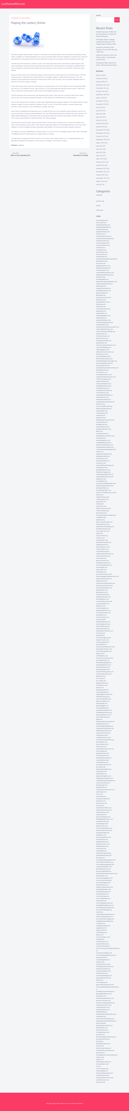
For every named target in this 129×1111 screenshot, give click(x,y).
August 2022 (100, 181)
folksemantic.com (102, 413)
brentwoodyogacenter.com (104, 916)
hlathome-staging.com (103, 472)
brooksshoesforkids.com (103, 808)
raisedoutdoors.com (102, 397)
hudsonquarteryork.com (103, 978)
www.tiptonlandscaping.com (105, 919)
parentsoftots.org (102, 826)
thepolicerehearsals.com (104, 579)
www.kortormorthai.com (104, 880)
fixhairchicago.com (102, 785)
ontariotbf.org (100, 277)
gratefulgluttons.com (103, 547)
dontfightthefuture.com (103, 386)
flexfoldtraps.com (102, 876)
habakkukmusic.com (102, 846)
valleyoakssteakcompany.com (105, 780)
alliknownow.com (101, 581)
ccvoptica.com (100, 923)
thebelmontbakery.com (103, 268)
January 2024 (100, 127)
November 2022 (101, 172)
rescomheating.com (102, 1068)
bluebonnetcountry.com (103, 297)
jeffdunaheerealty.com (103, 869)
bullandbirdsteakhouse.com (104, 905)
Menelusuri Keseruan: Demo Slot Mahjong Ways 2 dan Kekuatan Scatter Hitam (106, 57)
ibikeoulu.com (100, 653)
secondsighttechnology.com (105, 465)
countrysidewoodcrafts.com (105, 272)
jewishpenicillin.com (102, 488)
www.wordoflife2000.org (104, 406)
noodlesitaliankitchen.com (104, 284)
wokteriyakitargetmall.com (104, 474)
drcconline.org (100, 767)
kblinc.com (99, 431)
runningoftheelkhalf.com (104, 867)
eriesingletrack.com (102, 433)
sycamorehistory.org (102, 944)
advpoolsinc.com (101, 774)
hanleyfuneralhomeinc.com (104, 445)
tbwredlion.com (101, 996)
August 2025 (100, 98)
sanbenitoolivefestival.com (105, 554)
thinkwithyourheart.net (103, 399)
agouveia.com (100, 1053)
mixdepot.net (100, 939)
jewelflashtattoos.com (103, 291)
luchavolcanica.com (102, 744)
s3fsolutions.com (101, 372)
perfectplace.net (101, 513)
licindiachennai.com (102, 229)
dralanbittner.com (101, 424)
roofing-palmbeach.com (103, 384)
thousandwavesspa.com (103, 758)
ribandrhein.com (101, 501)
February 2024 (100, 123)
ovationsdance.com (102, 499)
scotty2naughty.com (102, 642)
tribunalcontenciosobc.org (104, 585)
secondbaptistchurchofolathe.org (106, 1055)
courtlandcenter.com (102, 760)
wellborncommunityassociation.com (107, 327)
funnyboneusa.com (102, 735)
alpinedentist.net (101, 313)
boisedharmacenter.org (103, 529)
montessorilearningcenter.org (105, 1003)
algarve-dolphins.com (103, 701)
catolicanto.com (101, 506)
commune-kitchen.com (103, 613)
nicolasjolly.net (101, 619)
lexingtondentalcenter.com (104, 476)
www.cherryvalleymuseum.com (106, 345)
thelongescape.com (102, 690)
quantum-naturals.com (103, 1000)
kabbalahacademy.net (103, 456)
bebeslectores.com (102, 354)
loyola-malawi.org (102, 535)
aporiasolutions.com (102, 812)
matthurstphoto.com (103, 1009)
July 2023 (99, 146)
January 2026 (100, 82)
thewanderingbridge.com (104, 662)
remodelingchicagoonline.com (105, 914)
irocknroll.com (100, 404)
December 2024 (101, 101)
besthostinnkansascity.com (104, 1073)
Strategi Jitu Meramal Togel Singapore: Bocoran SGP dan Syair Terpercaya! (106, 49)
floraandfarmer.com (102, 370)
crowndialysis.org (101, 481)
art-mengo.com (101, 681)
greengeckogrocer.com (103, 470)
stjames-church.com (102, 640)
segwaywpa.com (101, 814)
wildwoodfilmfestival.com (104, 329)
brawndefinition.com (102, 599)
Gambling (21, 145)
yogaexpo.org (100, 520)
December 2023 (101, 130)
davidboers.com (101, 835)
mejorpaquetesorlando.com (105, 447)
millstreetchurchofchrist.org (105, 1019)
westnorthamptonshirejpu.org (105, 331)
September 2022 (101, 178)
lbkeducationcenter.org (103, 508)
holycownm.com (101, 746)
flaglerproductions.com (103, 597)
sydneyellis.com (101, 479)
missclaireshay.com (102, 220)
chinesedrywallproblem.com (105, 728)
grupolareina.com (101, 343)
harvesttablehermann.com (104, 363)
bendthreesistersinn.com (104, 731)
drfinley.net (99, 1041)
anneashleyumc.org (102, 885)
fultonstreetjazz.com (103, 336)
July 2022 (99, 184)
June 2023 (99, 149)
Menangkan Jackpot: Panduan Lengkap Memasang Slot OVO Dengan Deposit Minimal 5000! (106, 42)
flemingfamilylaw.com (103, 1043)
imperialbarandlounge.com (104, 395)
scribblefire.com (101, 517)
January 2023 (100, 165)
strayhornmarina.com (102, 594)
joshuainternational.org (103, 853)
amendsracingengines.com (104, 878)
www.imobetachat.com (103, 837)
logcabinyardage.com (102, 833)
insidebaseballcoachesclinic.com (106, 1014)
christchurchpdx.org (102, 608)
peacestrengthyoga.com (103, 871)
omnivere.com (100, 247)
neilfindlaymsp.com (102, 762)
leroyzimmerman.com (103, 1039)
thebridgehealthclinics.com (104, 819)
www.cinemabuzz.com (103, 937)
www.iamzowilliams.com (104, 953)
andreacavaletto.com (103, 524)
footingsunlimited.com (103, 892)
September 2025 (101, 94)
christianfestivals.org (102, 696)
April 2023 (99, 155)
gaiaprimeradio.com (102, 683)
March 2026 (100, 75)
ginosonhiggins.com (102, 706)
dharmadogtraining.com (103, 1062)
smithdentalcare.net (102, 1075)
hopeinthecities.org (102, 545)
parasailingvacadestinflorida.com (106, 1021)
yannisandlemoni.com (103, 427)
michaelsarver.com (102, 467)
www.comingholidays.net (104, 565)
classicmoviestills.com (103, 556)
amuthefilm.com (101, 615)
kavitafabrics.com (101, 742)
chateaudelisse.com (102, 325)
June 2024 (99, 111)
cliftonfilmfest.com (102, 393)
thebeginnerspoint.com (103, 563)
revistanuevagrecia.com (103, 638)
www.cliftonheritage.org (104, 910)
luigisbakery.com (101, 928)
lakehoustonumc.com (103, 844)
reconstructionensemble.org (105, 740)
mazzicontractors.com (103, 964)
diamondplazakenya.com (104, 994)
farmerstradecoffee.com (104, 830)
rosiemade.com (101, 438)
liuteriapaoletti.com (102, 724)
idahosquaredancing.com (103, 408)
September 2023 (101, 139)
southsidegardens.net (103, 960)
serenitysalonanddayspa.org (105, 238)
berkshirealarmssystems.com (105, 420)
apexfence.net (100, 1082)
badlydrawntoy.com (102, 842)
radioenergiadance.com (103, 315)
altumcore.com (101, 801)
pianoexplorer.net (101, 957)
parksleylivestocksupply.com (105, 526)
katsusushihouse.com (103, 626)
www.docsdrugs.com (102, 896)
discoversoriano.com (102, 560)
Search (98, 15)
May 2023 (99, 152)
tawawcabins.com (101, 411)
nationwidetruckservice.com (105, 749)
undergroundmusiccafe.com (104, 1077)
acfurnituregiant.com (102, 243)
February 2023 (100, 162)
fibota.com (99, 980)
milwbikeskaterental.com (104, 712)
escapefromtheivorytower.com (106, 377)
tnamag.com (100, 805)
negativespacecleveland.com (105, 721)
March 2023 (100, 159)
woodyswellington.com (103, 971)
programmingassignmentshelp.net (107, 259)
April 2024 (99, 117)
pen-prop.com (100, 858)
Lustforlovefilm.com (13, 4)
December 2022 (101, 168)
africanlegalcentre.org (103, 624)
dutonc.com (100, 687)
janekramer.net (100, 676)
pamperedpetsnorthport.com (105, 436)
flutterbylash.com (101, 1028)
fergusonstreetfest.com (104, 1005)
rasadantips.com (101, 250)
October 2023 (100, 136)
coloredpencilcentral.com (104, 390)
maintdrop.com (101, 304)
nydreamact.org (101, 286)
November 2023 (101, 133)
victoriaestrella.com (102, 755)
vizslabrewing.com (102, 422)
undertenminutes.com (103, 245)
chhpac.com (100, 1059)
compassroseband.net (103, 799)
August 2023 (100, 143)
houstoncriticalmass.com (104, 574)
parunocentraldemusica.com (105, 985)
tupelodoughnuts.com (103, 440)
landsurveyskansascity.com (104, 887)
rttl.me (98, 1066)
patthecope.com (101, 792)
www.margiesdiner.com (103, 898)
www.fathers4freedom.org (104, 862)
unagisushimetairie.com (103, 288)
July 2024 (99, 107)
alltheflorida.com (101, 1012)
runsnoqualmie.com (102, 894)
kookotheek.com (101, 318)
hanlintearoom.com (102, 1030)
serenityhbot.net (101, 851)
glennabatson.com (102, 592)
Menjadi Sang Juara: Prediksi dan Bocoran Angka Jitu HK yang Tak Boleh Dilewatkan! (106, 34)
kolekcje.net (100, 504)
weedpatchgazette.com (103, 429)
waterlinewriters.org (102, 821)
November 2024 (101, 104)
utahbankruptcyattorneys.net (105, 402)
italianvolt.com (101, 418)
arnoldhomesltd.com (102, 388)
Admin (28, 18)
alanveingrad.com (101, 703)
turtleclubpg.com (101, 751)
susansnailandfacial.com (104, 855)
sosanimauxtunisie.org (103, 309)
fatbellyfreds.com (102, 973)
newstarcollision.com (103, 461)
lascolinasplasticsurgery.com (105, 907)
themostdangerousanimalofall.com (107, 576)
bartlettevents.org (102, 338)
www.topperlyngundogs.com (105, 864)
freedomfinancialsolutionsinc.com (107, 873)
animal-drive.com (101, 803)
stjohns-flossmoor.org (103, 733)
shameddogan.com (102, 823)
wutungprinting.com (102, 708)
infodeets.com (100, 234)
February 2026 (100, 78)
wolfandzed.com (101, 932)
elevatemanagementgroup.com (106, 1037)
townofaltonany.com (103, 717)
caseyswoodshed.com (103, 783)
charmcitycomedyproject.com (105, 647)
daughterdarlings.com (103, 232)
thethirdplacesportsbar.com (105, 966)
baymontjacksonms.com (103, 715)
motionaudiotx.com (102, 1064)
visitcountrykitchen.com (103, 699)
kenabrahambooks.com (103, 610)
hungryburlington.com (103, 669)
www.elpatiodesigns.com (104, 975)
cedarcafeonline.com (102, 241)
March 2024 (100, 120)
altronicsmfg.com (101, 254)
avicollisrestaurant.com (103, 765)
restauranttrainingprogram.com (106, 483)
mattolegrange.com (102, 692)
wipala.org (99, 533)
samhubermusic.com (102, 1080)
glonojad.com (100, 635)
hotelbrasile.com (101, 334)
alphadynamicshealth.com (104, 1025)
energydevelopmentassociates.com (107, 368)
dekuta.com (100, 935)
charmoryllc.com (101, 569)
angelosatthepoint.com (103, 776)
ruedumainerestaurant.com (104, 631)
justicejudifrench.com (103, 660)
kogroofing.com (101, 311)
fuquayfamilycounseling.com (105, 1050)
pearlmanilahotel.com (103, 302)
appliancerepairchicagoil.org (104, 275)
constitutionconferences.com (105, 789)
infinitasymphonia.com (103, 622)
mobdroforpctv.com (102, 549)
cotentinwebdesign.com (103, 347)
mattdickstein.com (102, 839)
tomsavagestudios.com (103, 490)
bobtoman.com (101, 306)
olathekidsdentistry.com (103, 442)
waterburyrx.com (101, 771)
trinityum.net (100, 962)
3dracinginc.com (101, 572)
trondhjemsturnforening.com (105, 991)
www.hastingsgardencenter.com (106, 955)
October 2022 (100, 175)
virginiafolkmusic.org (102, 497)
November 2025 (101, 88)
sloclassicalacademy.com (104, 588)
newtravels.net (101, 263)
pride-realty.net (101, 1023)
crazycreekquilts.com (102, 603)
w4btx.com (99, 452)
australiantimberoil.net (103, 356)
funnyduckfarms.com (102, 1032)
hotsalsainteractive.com (104, 236)
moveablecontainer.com (103, 340)
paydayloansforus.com (103, 266)
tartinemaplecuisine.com (104, 674)
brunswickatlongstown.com (105, 672)
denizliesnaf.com (101, 787)
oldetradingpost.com (102, 349)
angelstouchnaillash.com (104, 454)
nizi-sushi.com (100, 678)
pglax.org (99, 719)
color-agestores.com (102, 531)
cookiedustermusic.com (103, 737)
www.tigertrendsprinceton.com (106, 860)
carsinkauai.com (101, 1016)
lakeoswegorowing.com (103, 1048)
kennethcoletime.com (103, 667)
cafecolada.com (101, 558)
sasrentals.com (101, 463)
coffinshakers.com (102, 656)
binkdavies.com (101, 606)
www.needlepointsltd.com (104, 903)
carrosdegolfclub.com (103, 365)
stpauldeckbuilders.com (103, 889)
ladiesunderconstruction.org (105, 352)
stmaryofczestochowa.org (104, 658)
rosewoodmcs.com (102, 941)
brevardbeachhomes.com (104, 374)
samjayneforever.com (103, 1007)
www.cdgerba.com (102, 982)
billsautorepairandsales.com (105, 998)
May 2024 (99, 114)
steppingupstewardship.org (104, 921)
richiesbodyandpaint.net (103, 227)
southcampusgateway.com (104, 322)
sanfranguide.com (101, 567)
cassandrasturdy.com (102, 551)
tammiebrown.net (101, 685)
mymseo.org (100, 1057)
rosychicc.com (100, 538)
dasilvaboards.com (102, 590)
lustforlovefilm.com (102, 617)
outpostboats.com (102, 540)
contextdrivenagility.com (104, 651)
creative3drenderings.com (104, 828)
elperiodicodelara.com (103, 225)
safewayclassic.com (102, 270)
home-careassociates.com (104, 522)
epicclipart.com (101, 300)
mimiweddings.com (102, 1071)
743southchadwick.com (103, 379)
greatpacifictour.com (102, 753)
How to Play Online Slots (20, 154)
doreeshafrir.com (101, 644)
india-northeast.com (102, 381)
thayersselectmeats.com (104, 810)
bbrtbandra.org (100, 295)
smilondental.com (102, 458)
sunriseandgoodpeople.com (104, 726)
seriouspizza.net (101, 796)
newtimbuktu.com (102, 252)
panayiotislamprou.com (103, 320)
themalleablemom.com (103, 665)
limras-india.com (101, 222)
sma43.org (99, 912)
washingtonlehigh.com (103, 926)
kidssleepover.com (102, 261)
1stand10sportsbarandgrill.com (106, 449)
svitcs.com (99, 794)
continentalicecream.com (104, 601)
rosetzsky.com (100, 633)
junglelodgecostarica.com (104, 694)
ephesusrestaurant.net (103, 969)
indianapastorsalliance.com (104, 778)
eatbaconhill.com (101, 257)
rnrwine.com (100, 1046)
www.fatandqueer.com (103, 882)
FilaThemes (80, 1103)
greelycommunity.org (102, 628)
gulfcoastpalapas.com (103, 817)
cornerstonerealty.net (103, 946)
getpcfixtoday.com (102, 293)
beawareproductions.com (104, 649)
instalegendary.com (102, 279)
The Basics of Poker (80, 154)
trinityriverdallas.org (102, 511)
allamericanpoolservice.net (104, 486)
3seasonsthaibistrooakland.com (106, 515)
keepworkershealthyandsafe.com (106, 281)
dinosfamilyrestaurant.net (104, 359)
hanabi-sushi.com (101, 930)
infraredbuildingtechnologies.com (106, 361)
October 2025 (100, 91)
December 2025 (101, 85)
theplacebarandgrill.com (103, 769)
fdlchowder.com (101, 901)
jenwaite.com (100, 1034)
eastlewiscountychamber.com (105, 583)
